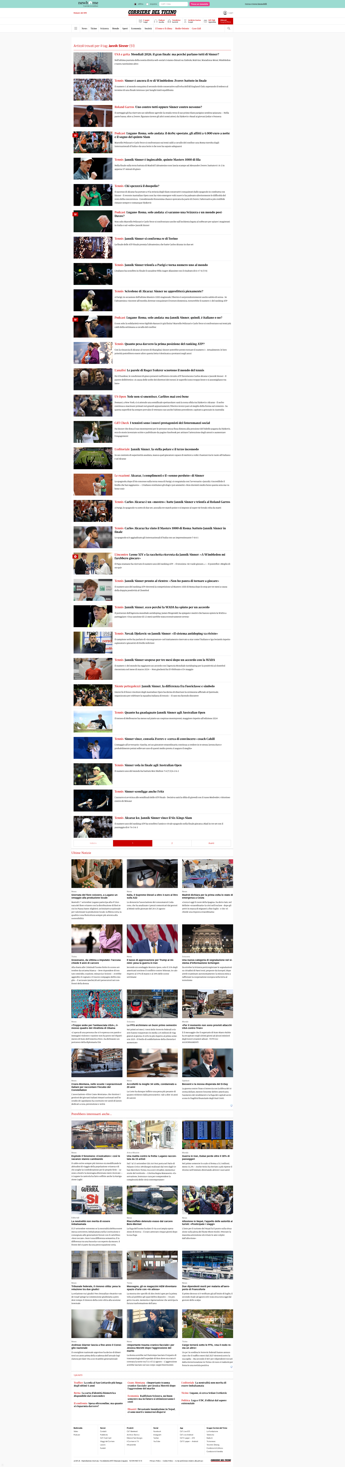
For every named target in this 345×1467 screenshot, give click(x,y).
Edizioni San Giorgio (134, 1438)
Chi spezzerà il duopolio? (137, 186)
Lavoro (103, 1445)
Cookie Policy (168, 1461)
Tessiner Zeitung (213, 1445)
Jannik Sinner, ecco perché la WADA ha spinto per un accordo (162, 607)
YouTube (156, 1441)
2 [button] (172, 843)
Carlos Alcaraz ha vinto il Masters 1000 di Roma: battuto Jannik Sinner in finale (170, 529)
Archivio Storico (133, 1435)
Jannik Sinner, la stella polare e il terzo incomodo (157, 449)
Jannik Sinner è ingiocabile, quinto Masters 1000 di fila (158, 159)
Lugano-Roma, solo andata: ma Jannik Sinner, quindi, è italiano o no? (168, 317)
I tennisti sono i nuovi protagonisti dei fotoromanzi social (162, 423)
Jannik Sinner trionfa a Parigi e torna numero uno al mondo (161, 265)
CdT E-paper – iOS (187, 1438)
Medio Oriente (182, 28)
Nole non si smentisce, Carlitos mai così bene (152, 396)
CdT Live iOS (185, 1431)
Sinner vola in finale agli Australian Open (148, 765)
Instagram (157, 1435)
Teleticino (210, 1435)
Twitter (156, 1438)
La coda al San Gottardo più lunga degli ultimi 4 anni (98, 1384)
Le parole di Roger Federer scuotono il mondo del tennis (159, 370)
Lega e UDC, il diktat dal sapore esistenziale (204, 1402)
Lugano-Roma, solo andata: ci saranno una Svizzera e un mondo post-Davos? (169, 213)
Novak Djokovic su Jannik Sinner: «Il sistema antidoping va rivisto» (166, 633)
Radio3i (210, 1438)
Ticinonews (211, 1441)
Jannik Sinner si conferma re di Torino (146, 238)
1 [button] (132, 843)
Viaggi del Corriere (107, 1441)
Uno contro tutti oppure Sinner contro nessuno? (158, 107)
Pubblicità (104, 1435)
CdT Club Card (105, 1438)
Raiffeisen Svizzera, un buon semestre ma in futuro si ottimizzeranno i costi (151, 1398)
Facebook (157, 1431)
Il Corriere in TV (133, 1441)
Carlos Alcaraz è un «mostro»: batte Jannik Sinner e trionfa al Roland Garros (172, 501)
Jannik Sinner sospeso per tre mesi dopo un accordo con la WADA (165, 659)
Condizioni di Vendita (215, 1451)
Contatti (103, 1431)
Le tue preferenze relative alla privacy (189, 1461)
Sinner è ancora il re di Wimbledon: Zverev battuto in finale (161, 80)
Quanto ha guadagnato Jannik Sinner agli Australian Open (160, 712)
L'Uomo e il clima (163, 28)
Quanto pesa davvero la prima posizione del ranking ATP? (160, 344)
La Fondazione (212, 1431)
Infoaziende (131, 1445)
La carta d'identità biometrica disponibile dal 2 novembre (95, 1394)
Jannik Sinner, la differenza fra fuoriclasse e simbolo (165, 686)
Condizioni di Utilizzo (215, 1448)
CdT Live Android (186, 1435)
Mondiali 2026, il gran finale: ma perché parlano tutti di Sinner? (167, 54)
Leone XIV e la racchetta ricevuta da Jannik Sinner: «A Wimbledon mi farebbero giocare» (170, 556)
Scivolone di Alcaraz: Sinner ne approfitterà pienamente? (159, 291)
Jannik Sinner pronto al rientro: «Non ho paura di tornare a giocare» (167, 580)
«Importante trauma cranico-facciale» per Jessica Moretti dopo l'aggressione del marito (151, 1385)
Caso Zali (196, 28)
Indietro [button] (93, 843)
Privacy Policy (155, 1461)
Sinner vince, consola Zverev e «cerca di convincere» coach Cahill (165, 738)
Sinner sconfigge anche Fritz (139, 791)
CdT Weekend (132, 1431)
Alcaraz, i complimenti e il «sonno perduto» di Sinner (159, 475)
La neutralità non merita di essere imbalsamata (203, 1384)
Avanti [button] (211, 843)
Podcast (77, 1435)
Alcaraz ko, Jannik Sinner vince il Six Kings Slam (153, 817)
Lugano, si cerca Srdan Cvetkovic (204, 1393)
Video (76, 1431)
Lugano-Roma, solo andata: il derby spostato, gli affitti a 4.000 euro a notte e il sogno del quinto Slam (172, 134)
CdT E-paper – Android (189, 1441)
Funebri (103, 1448)
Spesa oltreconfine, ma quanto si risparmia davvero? (98, 1405)
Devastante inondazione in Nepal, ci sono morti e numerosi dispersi (151, 1411)
